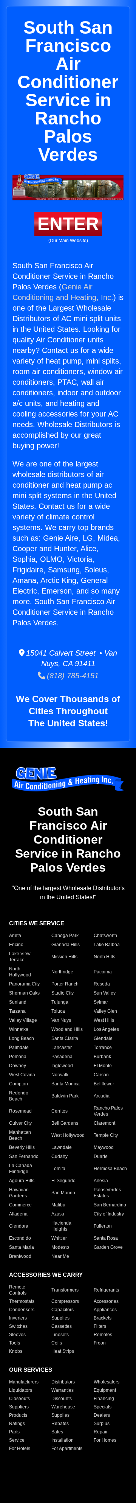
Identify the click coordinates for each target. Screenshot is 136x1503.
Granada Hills (65, 944)
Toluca (58, 1011)
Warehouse (63, 1407)
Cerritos (59, 1111)
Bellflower (104, 1083)
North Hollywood (20, 972)
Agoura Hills (21, 1180)
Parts (14, 1432)
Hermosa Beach (110, 1168)
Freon (100, 1343)
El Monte (103, 1065)
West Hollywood (68, 1135)
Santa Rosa (106, 1238)
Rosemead (20, 1111)
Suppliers (19, 1407)
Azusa (57, 1214)
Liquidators (20, 1390)
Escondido (20, 1238)
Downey (17, 1065)
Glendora (18, 1226)
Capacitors (62, 1309)
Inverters (18, 1318)
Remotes (103, 1334)
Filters (100, 1326)
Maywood (104, 1147)
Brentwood (20, 1256)
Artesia (101, 1180)
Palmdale (19, 1047)
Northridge (62, 972)
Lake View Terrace (20, 956)
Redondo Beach (18, 1096)
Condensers (21, 1309)
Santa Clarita (64, 1038)
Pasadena (62, 1056)
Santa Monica (65, 1083)
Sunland (17, 1002)
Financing (104, 1398)
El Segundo (63, 1180)
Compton (18, 1083)
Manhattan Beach (20, 1135)
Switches (18, 1326)
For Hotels (19, 1448)
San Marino (63, 1192)
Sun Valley (105, 993)
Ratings (17, 1423)
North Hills (104, 956)
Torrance (103, 1047)
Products (18, 1415)
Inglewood (62, 1065)
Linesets (60, 1334)
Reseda (102, 984)
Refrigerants (106, 1290)
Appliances (105, 1309)
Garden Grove (108, 1247)
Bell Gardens (64, 1123)
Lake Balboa (107, 944)
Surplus (102, 1423)
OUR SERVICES (30, 1369)
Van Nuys (61, 1020)
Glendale (103, 1038)
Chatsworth (105, 935)
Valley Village (23, 1020)
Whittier (59, 1238)
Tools (14, 1343)
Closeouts (19, 1398)
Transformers (65, 1290)
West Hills (104, 1020)
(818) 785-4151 (72, 675)
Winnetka (18, 1029)
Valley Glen (105, 1011)
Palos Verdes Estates (107, 1192)
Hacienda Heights (61, 1226)
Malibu (58, 1205)
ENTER (68, 224)
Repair (101, 1432)
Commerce (20, 1205)
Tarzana (17, 1011)
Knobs (15, 1351)
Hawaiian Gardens (19, 1192)
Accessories (106, 1301)
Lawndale (61, 1147)
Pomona (17, 1056)
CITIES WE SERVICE (36, 923)
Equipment (105, 1390)
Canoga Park (65, 935)
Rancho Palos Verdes (108, 1111)
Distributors (63, 1382)
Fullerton (103, 1226)
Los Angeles (106, 1029)
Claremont (104, 1123)
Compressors (65, 1301)
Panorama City (24, 984)
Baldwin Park (65, 1096)
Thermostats (21, 1301)
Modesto (60, 1247)
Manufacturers (24, 1382)
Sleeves (17, 1334)
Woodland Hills (67, 1029)
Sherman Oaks (24, 993)
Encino (16, 944)
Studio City (62, 993)
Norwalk (59, 1074)
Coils (56, 1343)
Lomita (58, 1168)
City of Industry (109, 1214)
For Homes (105, 1440)
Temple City (106, 1135)
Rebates (60, 1423)
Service (17, 1440)
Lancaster (61, 1047)
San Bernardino (110, 1205)
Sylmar (101, 1002)
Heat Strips (62, 1351)
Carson (101, 1074)
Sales (57, 1432)
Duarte (101, 1156)
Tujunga (59, 1002)
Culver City (20, 1123)
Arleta (15, 935)
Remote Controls (17, 1290)
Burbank (102, 1056)
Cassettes (61, 1326)
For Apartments (66, 1448)
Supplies (60, 1318)
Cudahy (59, 1156)
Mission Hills (64, 956)
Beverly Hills (22, 1147)
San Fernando (24, 1156)
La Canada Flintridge (20, 1168)
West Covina (22, 1074)
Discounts (61, 1398)
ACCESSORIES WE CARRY (46, 1274)
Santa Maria (21, 1247)
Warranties (62, 1390)
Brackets (102, 1318)
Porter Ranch (65, 984)
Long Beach (21, 1038)
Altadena (18, 1214)
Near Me (60, 1256)
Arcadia (102, 1096)
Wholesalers (106, 1382)
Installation (62, 1440)
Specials (102, 1407)
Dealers (102, 1415)
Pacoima (103, 972)
